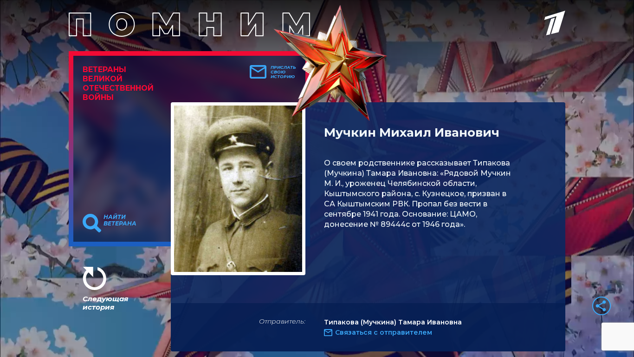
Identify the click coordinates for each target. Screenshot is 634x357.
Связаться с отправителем (383, 332)
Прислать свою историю (283, 72)
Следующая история (105, 302)
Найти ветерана (120, 220)
